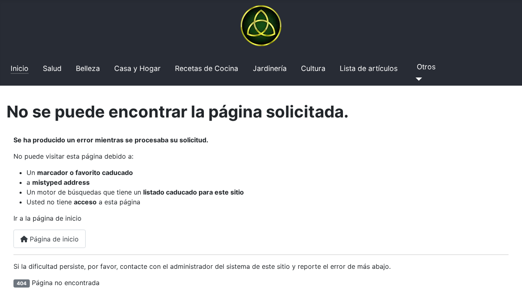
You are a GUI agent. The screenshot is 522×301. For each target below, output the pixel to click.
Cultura (313, 68)
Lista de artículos (369, 68)
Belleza (88, 68)
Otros (426, 66)
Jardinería (270, 68)
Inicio (20, 68)
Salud (52, 68)
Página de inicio (53, 239)
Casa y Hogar (137, 68)
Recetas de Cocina (206, 68)
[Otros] (417, 79)
